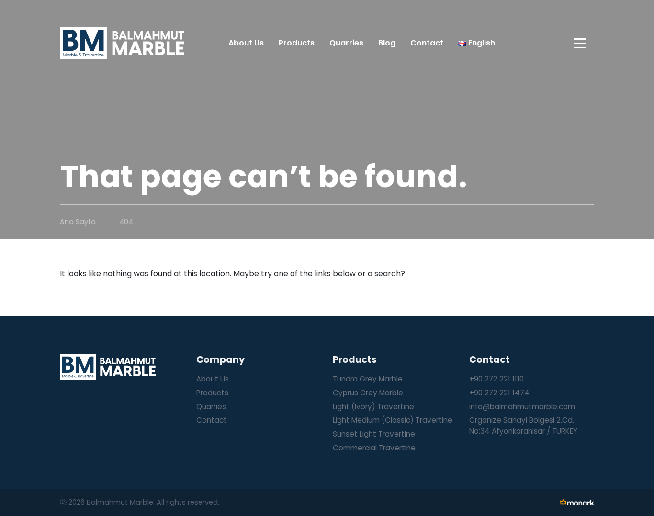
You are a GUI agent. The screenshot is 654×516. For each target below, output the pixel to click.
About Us (212, 379)
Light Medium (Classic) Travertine (392, 420)
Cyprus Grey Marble (368, 393)
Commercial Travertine (374, 448)
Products (212, 393)
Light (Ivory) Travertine (373, 407)
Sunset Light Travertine (374, 434)
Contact (211, 420)
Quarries (211, 407)
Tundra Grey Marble (368, 379)
